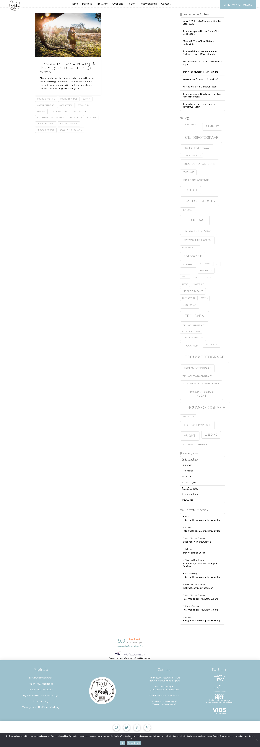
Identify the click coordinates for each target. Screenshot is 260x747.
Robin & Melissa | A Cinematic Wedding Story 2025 (202, 22)
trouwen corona (46, 124)
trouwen (91, 118)
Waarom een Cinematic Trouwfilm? (200, 79)
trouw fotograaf (197, 368)
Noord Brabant (193, 291)
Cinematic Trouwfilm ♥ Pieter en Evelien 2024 (199, 42)
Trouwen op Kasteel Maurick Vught (200, 72)
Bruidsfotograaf (201, 137)
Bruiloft (190, 190)
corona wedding (45, 105)
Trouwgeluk (188, 417)
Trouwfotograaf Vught (201, 394)
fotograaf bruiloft (198, 230)
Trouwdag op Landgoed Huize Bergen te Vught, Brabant (201, 105)
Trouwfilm (186, 476)
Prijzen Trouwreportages (40, 684)
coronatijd (83, 105)
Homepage (187, 471)
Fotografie (193, 256)
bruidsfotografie (46, 99)
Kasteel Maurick (203, 277)
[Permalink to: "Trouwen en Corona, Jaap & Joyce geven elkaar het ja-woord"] (68, 35)
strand (204, 298)
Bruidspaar (188, 172)
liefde (185, 284)
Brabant (212, 126)
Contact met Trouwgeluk (40, 689)
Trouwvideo (187, 500)
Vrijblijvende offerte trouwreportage (40, 695)
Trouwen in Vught (193, 337)
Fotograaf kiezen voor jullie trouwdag (201, 520)
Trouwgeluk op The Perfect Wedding (40, 707)
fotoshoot (188, 264)
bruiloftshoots (199, 201)
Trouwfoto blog (40, 701)
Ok (123, 743)
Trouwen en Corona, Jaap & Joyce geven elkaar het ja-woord (68, 67)
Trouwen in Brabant (193, 325)
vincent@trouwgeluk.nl (168, 695)
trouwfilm (190, 345)
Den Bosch (188, 210)
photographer (189, 298)
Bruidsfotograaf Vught (191, 155)
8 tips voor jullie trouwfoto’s (197, 542)
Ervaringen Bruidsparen (40, 677)
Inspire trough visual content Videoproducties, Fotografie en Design (219, 701)
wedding (211, 434)
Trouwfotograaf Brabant (197, 376)
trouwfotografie (69, 124)
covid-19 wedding (59, 111)
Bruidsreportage (68, 99)
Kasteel (185, 276)
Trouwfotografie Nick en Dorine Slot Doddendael (201, 32)
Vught (190, 436)
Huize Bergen (205, 263)
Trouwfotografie (190, 488)
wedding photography (71, 130)
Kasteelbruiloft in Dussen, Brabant (200, 86)
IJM (217, 264)
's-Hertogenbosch (190, 124)
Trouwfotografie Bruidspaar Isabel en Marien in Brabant (202, 95)
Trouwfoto (211, 345)
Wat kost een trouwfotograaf (198, 588)
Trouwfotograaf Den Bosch (201, 383)
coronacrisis (65, 105)
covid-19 (41, 111)
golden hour (79, 111)
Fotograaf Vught (190, 248)
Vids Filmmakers (219, 713)
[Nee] (256, 739)
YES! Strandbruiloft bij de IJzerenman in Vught (202, 63)
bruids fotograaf (197, 148)
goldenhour (75, 118)
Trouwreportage (45, 130)
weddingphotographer (195, 444)
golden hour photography (50, 118)
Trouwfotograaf (204, 357)
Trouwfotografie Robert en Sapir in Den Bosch (200, 565)
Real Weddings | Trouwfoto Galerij (200, 599)
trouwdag (189, 305)
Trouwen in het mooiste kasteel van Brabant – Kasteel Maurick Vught (200, 53)
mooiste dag (198, 284)
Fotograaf (194, 220)
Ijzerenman (206, 271)
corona (86, 99)
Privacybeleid (134, 743)
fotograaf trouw (197, 240)
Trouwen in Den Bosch (191, 331)
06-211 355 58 (170, 701)
